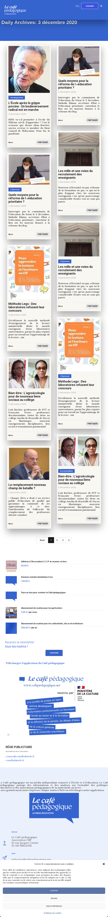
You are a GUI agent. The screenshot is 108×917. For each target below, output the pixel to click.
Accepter (54, 890)
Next (42, 540)
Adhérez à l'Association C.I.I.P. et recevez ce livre (44, 562)
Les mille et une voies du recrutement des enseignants (75, 174)
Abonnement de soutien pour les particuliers (41, 608)
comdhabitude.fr (15, 760)
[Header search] (101, 5)
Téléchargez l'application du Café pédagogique (35, 663)
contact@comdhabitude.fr (20, 756)
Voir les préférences (54, 906)
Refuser (54, 898)
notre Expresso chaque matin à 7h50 (43, 790)
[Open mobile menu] (78, 6)
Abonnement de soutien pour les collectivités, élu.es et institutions (52, 624)
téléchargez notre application (86, 790)
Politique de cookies (52, 913)
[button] (103, 864)
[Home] (16, 18)
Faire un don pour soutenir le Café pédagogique (43, 593)
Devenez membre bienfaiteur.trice (37, 577)
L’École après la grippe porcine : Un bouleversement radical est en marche (28, 106)
